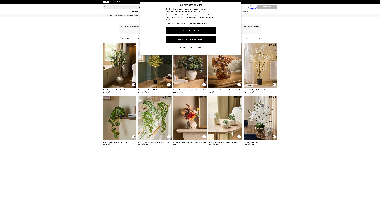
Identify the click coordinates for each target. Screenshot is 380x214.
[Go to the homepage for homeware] (116, 2)
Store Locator (267, 1)
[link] (247, 7)
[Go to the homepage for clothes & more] (106, 2)
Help (276, 1)
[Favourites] (241, 7)
